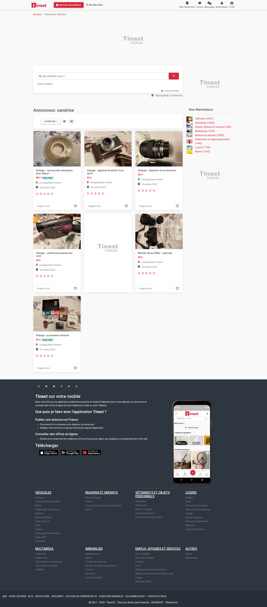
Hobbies (189, 497)
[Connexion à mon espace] (75, 206)
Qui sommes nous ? (135, 596)
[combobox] (103, 76)
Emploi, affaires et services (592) (213, 126)
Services (139, 561)
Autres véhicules (43, 517)
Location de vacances (95, 561)
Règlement (58, 596)
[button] (231, 5)
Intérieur (89, 501)
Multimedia (44, 549)
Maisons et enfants (101, 492)
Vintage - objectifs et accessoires (157, 170)
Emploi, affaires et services (157, 549)
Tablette (39, 569)
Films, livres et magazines (197, 509)
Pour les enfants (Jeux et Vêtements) (103, 505)
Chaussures (141, 505)
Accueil (37, 14)
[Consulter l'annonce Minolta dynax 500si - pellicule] (159, 231)
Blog (31, 596)
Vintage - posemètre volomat (52, 335)
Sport (188, 501)
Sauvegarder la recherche (169, 95)
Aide (5, 596)
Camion (39, 529)
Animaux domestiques (196, 505)
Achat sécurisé (18, 596)
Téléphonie (40, 554)
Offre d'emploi (142, 554)
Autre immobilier (93, 577)
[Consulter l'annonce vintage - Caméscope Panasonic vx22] (57, 231)
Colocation (90, 573)
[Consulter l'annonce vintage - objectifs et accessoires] (159, 148)
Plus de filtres (171, 91)
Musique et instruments (197, 521)
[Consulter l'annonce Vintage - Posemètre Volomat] (57, 313)
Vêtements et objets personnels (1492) (212, 141)
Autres (191, 549)
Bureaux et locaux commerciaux (101, 565)
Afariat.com (171, 602)
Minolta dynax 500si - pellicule (155, 253)
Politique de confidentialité (81, 596)
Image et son (41, 558)
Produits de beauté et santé (148, 517)
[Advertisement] (126, 40)
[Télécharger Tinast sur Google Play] (70, 452)
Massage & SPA (143, 581)
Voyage (189, 513)
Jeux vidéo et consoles (46, 565)
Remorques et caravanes (47, 533)
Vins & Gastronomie (195, 529)
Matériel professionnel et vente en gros (154, 573)
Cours (138, 565)
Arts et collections (194, 517)
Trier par (51, 121)
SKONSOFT (157, 602)
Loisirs (191, 492)
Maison (88, 558)
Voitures (39, 497)
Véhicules (43, 492)
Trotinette (40, 541)
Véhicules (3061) (204, 118)
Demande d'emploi (144, 558)
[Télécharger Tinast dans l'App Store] (49, 452)
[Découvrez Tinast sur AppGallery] (91, 452)
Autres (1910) (202, 151)
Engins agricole (42, 521)
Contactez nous (157, 596)
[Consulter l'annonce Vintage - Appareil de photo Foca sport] (108, 148)
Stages (138, 577)
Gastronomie (191, 558)
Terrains (89, 569)
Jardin (88, 509)
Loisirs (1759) (202, 147)
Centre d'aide (42, 596)
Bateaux (39, 513)
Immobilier (94, 549)
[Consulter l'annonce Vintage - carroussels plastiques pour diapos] (57, 148)
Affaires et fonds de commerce (150, 569)
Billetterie (190, 525)
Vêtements (140, 501)
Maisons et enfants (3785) (209, 135)
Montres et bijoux (143, 509)
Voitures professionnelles (47, 501)
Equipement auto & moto (47, 509)
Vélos (38, 525)
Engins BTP (40, 537)
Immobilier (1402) (204, 122)
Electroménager (93, 497)
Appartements (92, 554)
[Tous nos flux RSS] (76, 386)
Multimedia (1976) (205, 131)
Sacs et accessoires (145, 513)
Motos (38, 505)
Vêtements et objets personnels (152, 494)
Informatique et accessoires (49, 561)
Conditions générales (111, 596)
